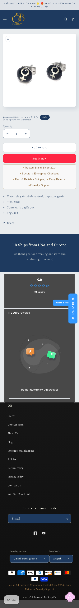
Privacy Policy (15, 476)
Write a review (64, 302)
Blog (10, 442)
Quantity (7, 126)
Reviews (73, 308)
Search (11, 416)
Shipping (7, 119)
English (57, 558)
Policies (12, 459)
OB (31, 597)
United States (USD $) (26, 558)
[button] (5, 19)
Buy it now (39, 158)
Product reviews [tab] (19, 313)
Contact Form (16, 424)
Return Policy (15, 468)
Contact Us (14, 485)
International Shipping (21, 451)
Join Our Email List (19, 494)
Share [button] (10, 223)
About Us (13, 433)
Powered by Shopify (45, 597)
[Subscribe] (67, 518)
